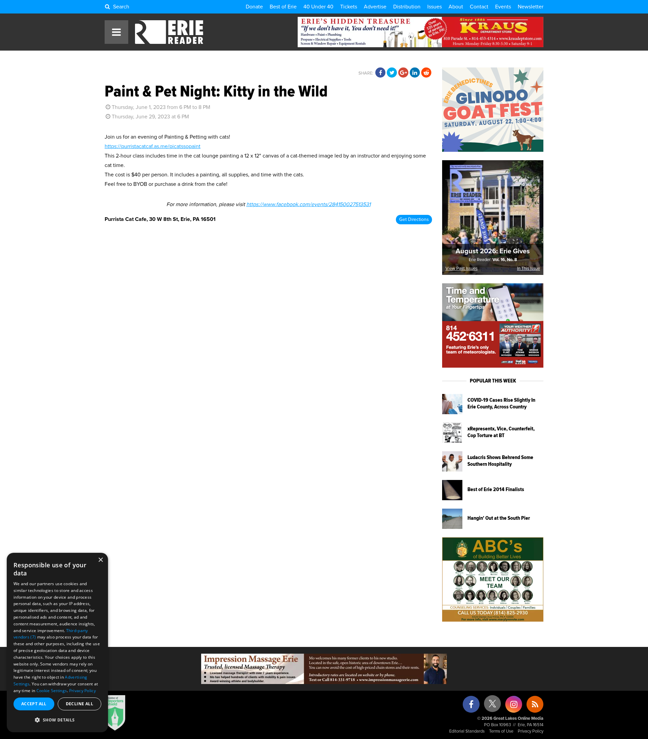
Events (503, 6)
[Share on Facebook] (380, 73)
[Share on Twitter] (392, 73)
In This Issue (528, 268)
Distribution (407, 6)
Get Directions (414, 219)
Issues (434, 6)
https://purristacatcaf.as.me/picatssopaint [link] (152, 146)
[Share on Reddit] (426, 73)
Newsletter (530, 6)
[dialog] (57, 642)
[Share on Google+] (403, 73)
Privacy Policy (530, 731)
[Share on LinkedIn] (415, 73)
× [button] (100, 560)
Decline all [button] (79, 704)
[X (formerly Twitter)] (492, 706)
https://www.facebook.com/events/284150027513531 (308, 204)
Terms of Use (501, 731)
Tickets (348, 6)
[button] (57, 720)
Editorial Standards (467, 731)
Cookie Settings (51, 690)
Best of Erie (283, 6)
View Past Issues (462, 268)
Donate (254, 6)
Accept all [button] (34, 704)
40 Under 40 (318, 6)
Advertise (375, 6)
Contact (479, 6)
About (456, 6)
